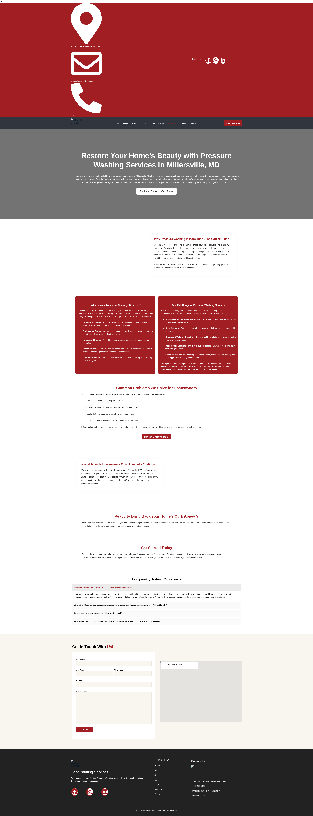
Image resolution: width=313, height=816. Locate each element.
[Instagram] (215, 60)
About (125, 123)
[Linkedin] (223, 60)
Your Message (81, 691)
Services (135, 123)
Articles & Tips (159, 123)
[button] (156, 587)
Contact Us (193, 123)
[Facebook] (208, 60)
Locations (172, 123)
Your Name (80, 660)
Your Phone (119, 670)
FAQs (183, 123)
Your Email (80, 670)
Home (117, 123)
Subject (79, 681)
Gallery (146, 123)
